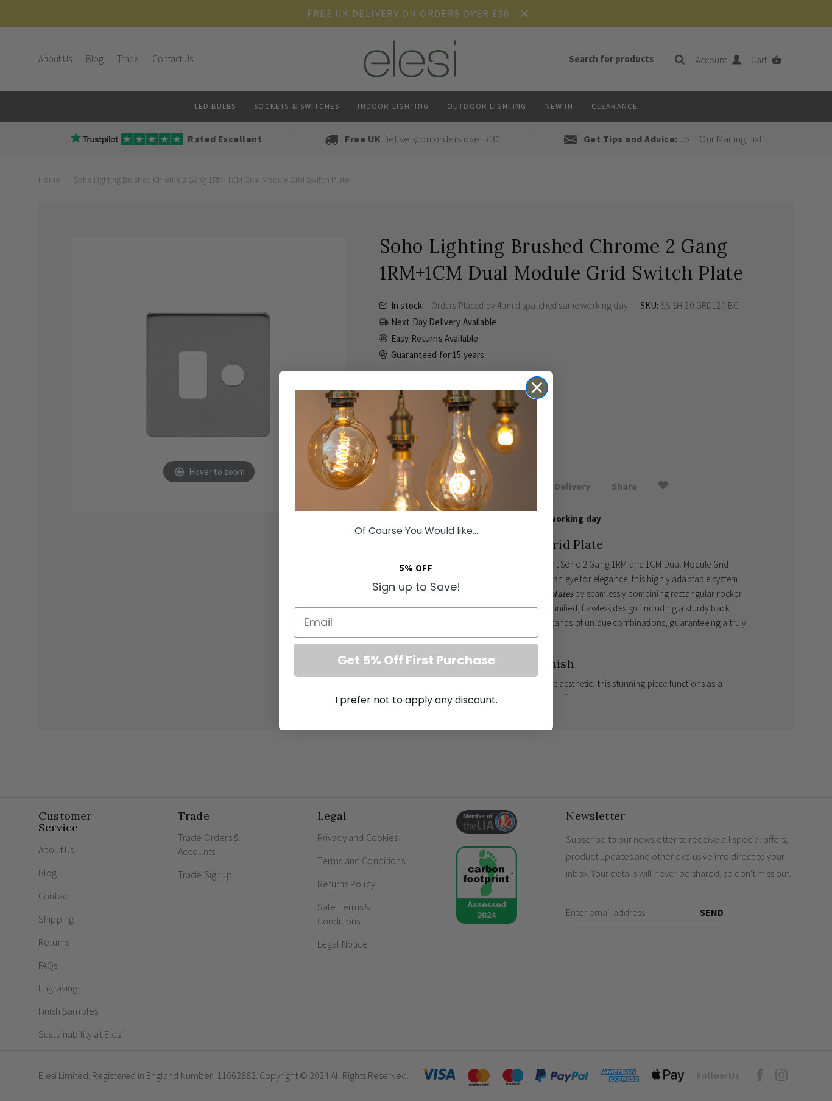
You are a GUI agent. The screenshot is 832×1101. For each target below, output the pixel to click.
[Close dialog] (537, 387)
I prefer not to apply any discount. (416, 700)
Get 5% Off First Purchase (416, 660)
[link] (416, 450)
